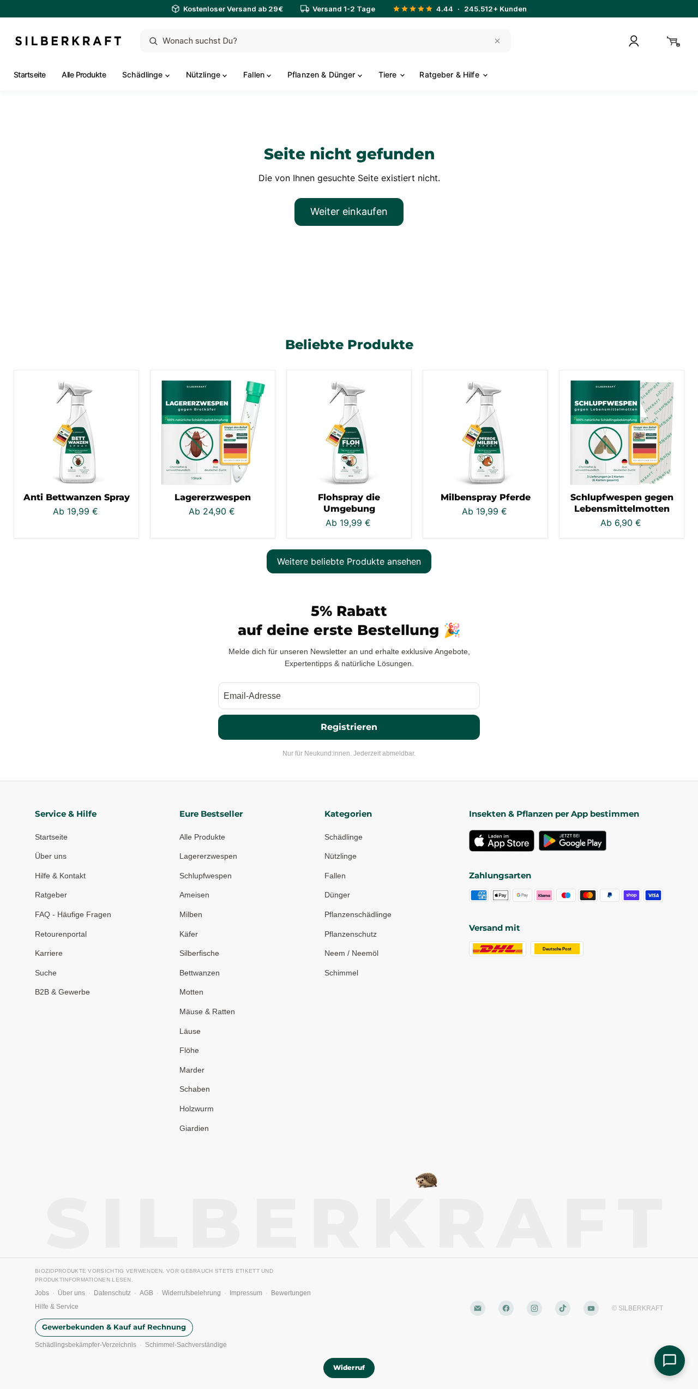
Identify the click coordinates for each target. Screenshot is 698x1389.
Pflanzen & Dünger (322, 74)
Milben (190, 914)
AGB (146, 1293)
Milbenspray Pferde (486, 497)
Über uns (51, 856)
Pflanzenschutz (350, 934)
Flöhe (189, 1050)
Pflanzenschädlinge (358, 914)
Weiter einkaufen (349, 211)
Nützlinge (204, 74)
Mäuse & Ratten (207, 1011)
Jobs (42, 1293)
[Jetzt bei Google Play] (572, 841)
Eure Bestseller (211, 814)
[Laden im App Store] (501, 841)
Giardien (194, 1128)
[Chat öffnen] (669, 1360)
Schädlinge (143, 74)
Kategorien (348, 814)
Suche (46, 972)
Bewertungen (291, 1293)
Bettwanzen (199, 972)
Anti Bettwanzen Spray (76, 497)
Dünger (337, 894)
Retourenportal (61, 934)
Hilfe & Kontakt (60, 875)
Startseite (29, 74)
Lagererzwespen (212, 497)
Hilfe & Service (57, 1306)
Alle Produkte (84, 74)
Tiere (388, 74)
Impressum (246, 1293)
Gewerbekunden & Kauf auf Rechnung (114, 1327)
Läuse (190, 1031)
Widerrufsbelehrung (191, 1293)
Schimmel (341, 972)
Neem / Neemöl (351, 953)
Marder (191, 1069)
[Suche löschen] (497, 41)
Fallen (255, 74)
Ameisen (194, 894)
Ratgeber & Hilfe (450, 74)
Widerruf (349, 1367)
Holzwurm (196, 1108)
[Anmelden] (634, 41)
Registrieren (349, 727)
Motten (191, 991)
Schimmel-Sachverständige (186, 1345)
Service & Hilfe (66, 814)
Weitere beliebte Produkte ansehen (349, 561)
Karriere (49, 953)
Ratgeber (51, 894)
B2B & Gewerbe (62, 991)
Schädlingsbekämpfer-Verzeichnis (85, 1345)
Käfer (188, 934)
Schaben (194, 1089)
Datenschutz (112, 1293)
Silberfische (199, 953)
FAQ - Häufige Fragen (73, 914)
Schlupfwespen (205, 875)
